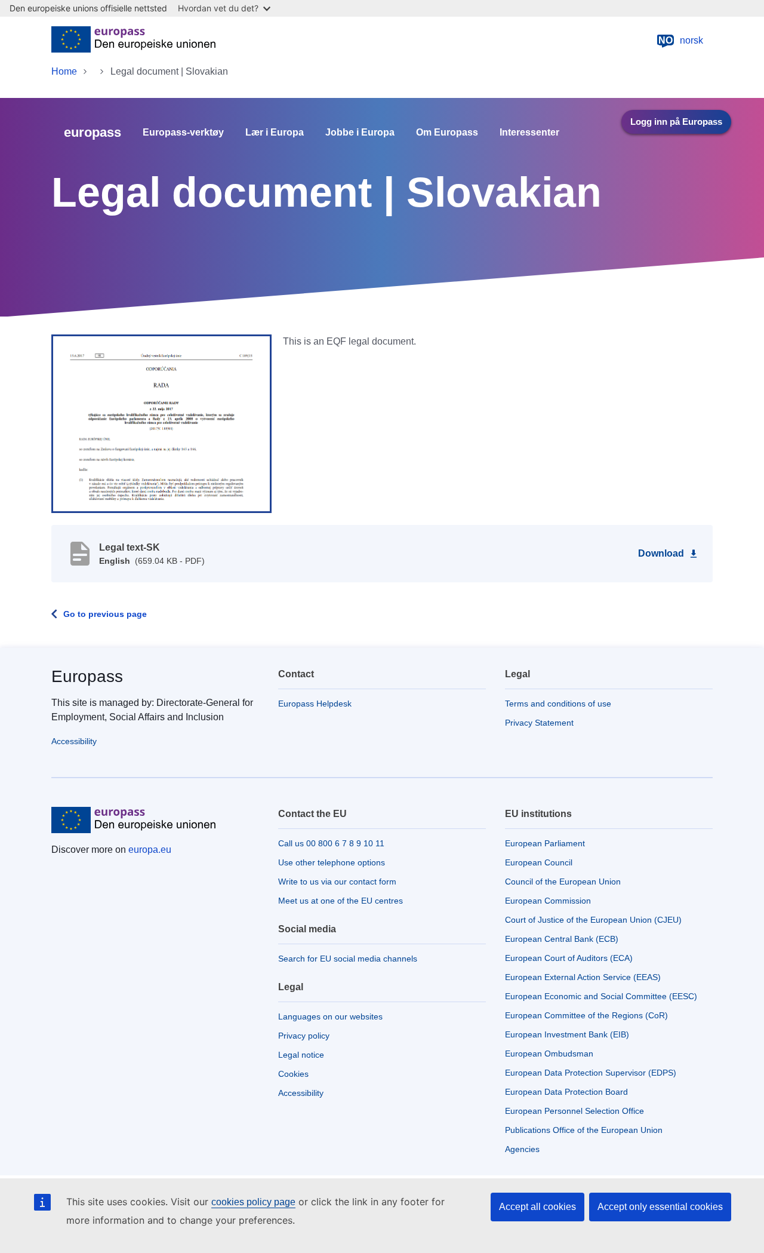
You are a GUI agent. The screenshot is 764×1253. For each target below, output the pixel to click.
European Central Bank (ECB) (561, 939)
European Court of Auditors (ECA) (569, 958)
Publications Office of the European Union (584, 1130)
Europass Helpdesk (315, 703)
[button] (161, 423)
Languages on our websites (330, 1016)
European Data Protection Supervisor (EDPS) (590, 1072)
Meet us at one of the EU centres (340, 900)
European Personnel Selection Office (574, 1111)
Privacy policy (303, 1035)
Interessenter (529, 132)
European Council (538, 862)
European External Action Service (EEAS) (583, 977)
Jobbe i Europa (360, 132)
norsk (680, 40)
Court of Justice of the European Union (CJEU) (593, 920)
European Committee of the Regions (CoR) (586, 1015)
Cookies (293, 1074)
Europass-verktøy (183, 132)
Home (64, 71)
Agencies (522, 1149)
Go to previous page (105, 614)
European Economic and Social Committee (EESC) (601, 996)
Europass (87, 676)
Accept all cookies (537, 1207)
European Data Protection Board (566, 1092)
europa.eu (149, 849)
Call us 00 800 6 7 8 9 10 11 (331, 843)
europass (92, 132)
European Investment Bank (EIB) (567, 1034)
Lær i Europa (274, 132)
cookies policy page (253, 1202)
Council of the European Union (563, 881)
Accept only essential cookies (660, 1207)
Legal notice (301, 1054)
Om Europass (447, 132)
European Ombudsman (549, 1053)
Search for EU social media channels (347, 958)
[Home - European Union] (133, 40)
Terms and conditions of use (558, 703)
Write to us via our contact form (337, 881)
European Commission (548, 900)
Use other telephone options (331, 862)
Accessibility (74, 741)
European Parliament (545, 843)
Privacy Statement (539, 722)
